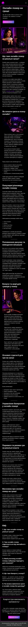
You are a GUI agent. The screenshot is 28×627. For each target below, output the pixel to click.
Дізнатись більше (8, 22)
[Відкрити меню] (26, 3)
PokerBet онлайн (10, 91)
